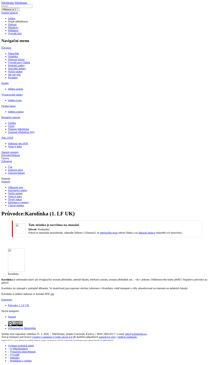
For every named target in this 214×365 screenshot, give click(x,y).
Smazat (12, 316)
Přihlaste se (8, 9)
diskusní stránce (146, 232)
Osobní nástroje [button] (9, 12)
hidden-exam (15, 100)
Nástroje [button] (5, 178)
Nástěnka (13, 56)
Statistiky (15, 357)
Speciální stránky (17, 68)
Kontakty (13, 77)
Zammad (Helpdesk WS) (21, 132)
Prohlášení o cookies (21, 360)
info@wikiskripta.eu (136, 334)
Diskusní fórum (16, 59)
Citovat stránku (16, 205)
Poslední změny (16, 65)
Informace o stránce (18, 202)
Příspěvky (13, 27)
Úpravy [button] (5, 158)
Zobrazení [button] (6, 161)
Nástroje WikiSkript (18, 129)
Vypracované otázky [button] (12, 94)
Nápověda (13, 53)
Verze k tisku (15, 146)
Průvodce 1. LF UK (18, 305)
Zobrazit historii (16, 173)
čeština (11, 18)
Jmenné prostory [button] (10, 152)
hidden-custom (16, 111)
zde (52, 294)
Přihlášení (13, 30)
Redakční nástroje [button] (10, 117)
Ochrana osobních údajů (21, 345)
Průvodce (6, 155)
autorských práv (107, 337)
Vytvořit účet (15, 33)
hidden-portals (15, 89)
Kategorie (6, 299)
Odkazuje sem (15, 187)
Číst (10, 167)
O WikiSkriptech (19, 348)
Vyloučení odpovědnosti (23, 351)
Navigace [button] (6, 47)
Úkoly (11, 126)
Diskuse (12, 24)
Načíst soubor (15, 71)
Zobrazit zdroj (15, 170)
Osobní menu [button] (8, 106)
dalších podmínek (127, 337)
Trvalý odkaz (15, 199)
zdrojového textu (109, 232)
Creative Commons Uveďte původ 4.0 (52, 337)
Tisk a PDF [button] (7, 137)
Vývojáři (14, 354)
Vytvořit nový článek (19, 62)
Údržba (12, 123)
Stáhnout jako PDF (18, 143)
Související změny (17, 190)
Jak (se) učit (14, 74)
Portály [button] (5, 83)
